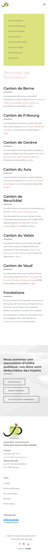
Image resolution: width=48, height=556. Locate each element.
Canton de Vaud (15, 52)
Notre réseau (9, 503)
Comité (6, 483)
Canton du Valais (15, 47)
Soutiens (7, 498)
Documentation (10, 493)
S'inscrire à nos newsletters (21, 399)
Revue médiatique (11, 488)
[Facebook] (19, 544)
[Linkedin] (28, 544)
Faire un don (14, 382)
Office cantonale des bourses (25, 211)
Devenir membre (16, 390)
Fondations (13, 58)
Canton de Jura (14, 36)
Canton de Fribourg (16, 26)
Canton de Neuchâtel (17, 42)
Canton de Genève (16, 31)
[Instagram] (24, 544)
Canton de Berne (15, 20)
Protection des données (21, 539)
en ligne (29, 106)
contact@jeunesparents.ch (15, 457)
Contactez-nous (10, 321)
